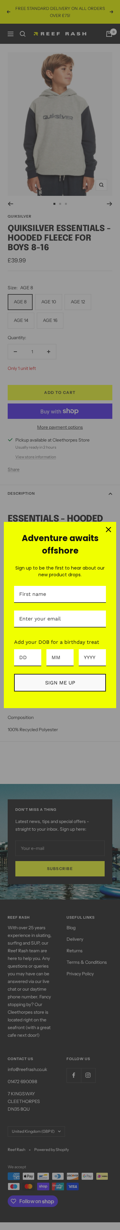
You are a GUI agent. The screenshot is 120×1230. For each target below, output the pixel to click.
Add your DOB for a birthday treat (56, 642)
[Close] (108, 529)
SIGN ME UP (60, 683)
